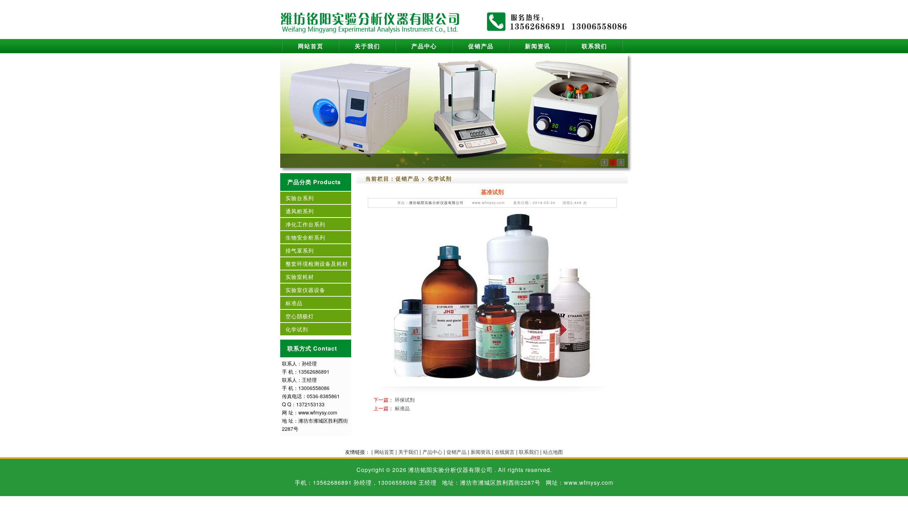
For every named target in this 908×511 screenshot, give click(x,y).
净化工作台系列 (305, 224)
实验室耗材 (300, 276)
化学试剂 (297, 329)
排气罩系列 (300, 250)
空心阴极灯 (300, 316)
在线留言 (505, 451)
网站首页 (310, 46)
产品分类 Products (314, 182)
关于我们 (367, 46)
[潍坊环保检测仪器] (454, 110)
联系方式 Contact (312, 348)
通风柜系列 (300, 211)
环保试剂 (405, 399)
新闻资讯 (537, 46)
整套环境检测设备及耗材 (317, 263)
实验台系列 (300, 198)
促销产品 (481, 46)
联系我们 (594, 46)
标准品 (294, 303)
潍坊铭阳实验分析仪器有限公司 (436, 202)
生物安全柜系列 (305, 237)
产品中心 (424, 46)
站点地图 (553, 451)
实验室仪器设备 (305, 289)
